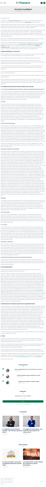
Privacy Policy (23, 44)
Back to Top (42, 481)
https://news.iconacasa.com (15, 20)
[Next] (24, 437)
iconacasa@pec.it (38, 356)
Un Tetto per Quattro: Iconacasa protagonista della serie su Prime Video (12, 463)
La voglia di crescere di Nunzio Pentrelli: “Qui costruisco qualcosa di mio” (12, 430)
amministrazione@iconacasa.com (22, 356)
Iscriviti (23, 401)
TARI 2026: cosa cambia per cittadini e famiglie (28, 381)
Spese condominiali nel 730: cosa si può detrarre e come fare (28, 369)
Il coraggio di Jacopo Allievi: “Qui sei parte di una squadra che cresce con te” (32, 430)
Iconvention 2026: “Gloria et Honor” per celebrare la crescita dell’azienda (33, 463)
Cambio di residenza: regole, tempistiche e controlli (28, 375)
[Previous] (22, 437)
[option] (12, 425)
